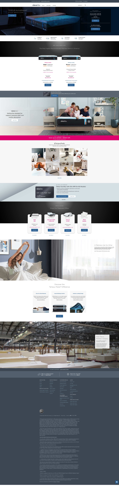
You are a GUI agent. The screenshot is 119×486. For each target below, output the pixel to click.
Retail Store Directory (63, 390)
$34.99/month (45, 80)
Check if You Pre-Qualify (62, 196)
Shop (43, 5)
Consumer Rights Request (64, 402)
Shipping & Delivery (63, 383)
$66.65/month (69, 80)
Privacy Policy (63, 415)
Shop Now (95, 20)
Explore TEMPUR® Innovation (78, 299)
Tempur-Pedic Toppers (73, 404)
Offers (54, 5)
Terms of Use (68, 415)
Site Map (71, 392)
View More (59, 177)
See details (34, 235)
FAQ (60, 391)
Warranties (61, 388)
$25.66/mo (99, 26)
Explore (48, 5)
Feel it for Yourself (75, 373)
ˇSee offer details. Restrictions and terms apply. (48, 437)
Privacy (55, 481)
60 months (52, 80)
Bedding (51, 386)
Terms (58, 481)
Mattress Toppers (52, 388)
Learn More (12, 15)
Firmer (41, 383)
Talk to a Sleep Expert (47, 373)
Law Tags (71, 383)
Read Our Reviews (59, 299)
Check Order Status (63, 381)
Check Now (55, 95)
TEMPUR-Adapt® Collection (44, 390)
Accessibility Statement (74, 391)
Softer (41, 386)
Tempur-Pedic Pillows (73, 401)
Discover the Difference (41, 299)
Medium (41, 385)
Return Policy (62, 386)
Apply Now (72, 196)
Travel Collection (52, 390)
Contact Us (61, 393)
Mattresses (51, 381)
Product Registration (63, 385)
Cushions (51, 393)
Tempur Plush (52, 391)
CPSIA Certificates (73, 389)
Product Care (72, 381)
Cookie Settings (62, 405)
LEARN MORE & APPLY (45, 1)
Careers (71, 396)
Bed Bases (51, 383)
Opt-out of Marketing (63, 400)
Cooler (41, 381)
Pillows (51, 385)
